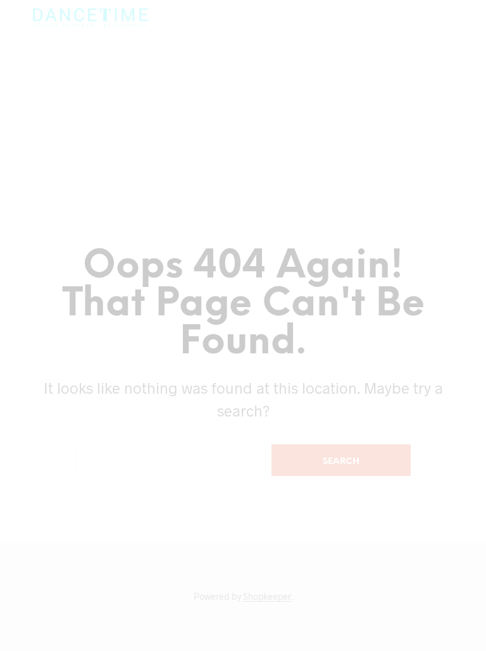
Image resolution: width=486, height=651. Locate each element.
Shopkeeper (267, 597)
